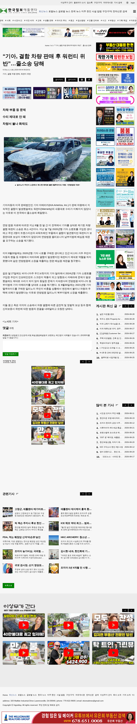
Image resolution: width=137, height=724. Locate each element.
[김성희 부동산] (68, 32)
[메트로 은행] (125, 157)
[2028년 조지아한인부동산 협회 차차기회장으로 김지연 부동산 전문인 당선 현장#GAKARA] (47, 415)
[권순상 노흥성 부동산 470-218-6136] (17, 93)
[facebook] (89, 79)
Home (5, 695)
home (47, 46)
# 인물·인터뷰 (93, 20)
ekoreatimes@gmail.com (93, 701)
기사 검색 (118, 2)
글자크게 (72, 79)
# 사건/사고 (17, 20)
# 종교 (71, 20)
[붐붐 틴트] (125, 136)
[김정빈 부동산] (125, 286)
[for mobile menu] (134, 11)
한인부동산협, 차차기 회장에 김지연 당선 (111, 442)
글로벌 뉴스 (64, 11)
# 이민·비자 (29, 20)
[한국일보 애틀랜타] (18, 11)
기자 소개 (127, 695)
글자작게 (59, 79)
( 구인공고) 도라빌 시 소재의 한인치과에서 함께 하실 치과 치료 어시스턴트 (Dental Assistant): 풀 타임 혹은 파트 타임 (111, 348)
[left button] (83, 361)
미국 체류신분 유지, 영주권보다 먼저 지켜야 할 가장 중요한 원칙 (111, 329)
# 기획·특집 (122, 20)
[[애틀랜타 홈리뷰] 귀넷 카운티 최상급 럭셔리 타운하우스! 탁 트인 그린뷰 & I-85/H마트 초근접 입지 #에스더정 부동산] (113, 653)
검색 (125, 11)
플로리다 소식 (80, 2)
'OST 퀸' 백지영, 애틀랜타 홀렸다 (111, 437)
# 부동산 (111, 20)
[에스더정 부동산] (125, 218)
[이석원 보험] (115, 60)
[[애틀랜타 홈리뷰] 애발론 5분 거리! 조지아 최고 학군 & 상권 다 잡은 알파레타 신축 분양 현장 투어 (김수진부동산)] (47, 375)
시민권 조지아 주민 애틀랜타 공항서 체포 (111, 413)
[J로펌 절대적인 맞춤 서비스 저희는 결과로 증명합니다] (105, 218)
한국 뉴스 (76, 11)
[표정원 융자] (47, 93)
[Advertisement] (47, 466)
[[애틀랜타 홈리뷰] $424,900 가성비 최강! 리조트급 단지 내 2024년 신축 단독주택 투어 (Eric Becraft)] (68, 653)
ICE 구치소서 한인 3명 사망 (111, 447)
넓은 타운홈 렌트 (107, 314)
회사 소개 (117, 695)
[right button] (89, 361)
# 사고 (103, 20)
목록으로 (8, 585)
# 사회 (8, 20)
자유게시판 (108, 2)
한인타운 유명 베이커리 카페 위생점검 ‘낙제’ (111, 418)
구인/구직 (98, 2)
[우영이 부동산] (115, 71)
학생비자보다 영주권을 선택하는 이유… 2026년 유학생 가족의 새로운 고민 (111, 343)
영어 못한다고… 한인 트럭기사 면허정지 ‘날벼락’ (111, 452)
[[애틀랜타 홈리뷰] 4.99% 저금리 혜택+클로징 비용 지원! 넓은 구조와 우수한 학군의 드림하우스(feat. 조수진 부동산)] (47, 435)
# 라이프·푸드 (61, 20)
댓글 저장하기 (10, 354)
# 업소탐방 (80, 20)
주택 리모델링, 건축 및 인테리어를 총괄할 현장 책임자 (111, 338)
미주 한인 (86, 11)
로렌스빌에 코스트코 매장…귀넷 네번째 (111, 432)
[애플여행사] (125, 275)
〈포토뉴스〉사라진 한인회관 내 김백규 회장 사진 (112, 457)
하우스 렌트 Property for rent (111, 319)
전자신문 (117, 11)
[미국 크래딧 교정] (78, 93)
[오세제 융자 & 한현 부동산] (115, 51)
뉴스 (52, 45)
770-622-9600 (69, 701)
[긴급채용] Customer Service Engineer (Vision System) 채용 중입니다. (111, 333)
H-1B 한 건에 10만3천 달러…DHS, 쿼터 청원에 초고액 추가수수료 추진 (111, 353)
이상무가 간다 (67, 2)
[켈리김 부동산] (125, 116)
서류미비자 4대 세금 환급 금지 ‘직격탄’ (111, 428)
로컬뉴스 (53, 11)
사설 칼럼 (97, 11)
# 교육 (38, 20)
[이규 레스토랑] (113, 32)
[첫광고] (24, 32)
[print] (82, 79)
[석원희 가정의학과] (105, 275)
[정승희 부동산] (125, 238)
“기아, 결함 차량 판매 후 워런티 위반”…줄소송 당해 (73, 45)
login (133, 3)
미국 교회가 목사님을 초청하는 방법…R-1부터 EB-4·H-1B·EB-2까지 (111, 324)
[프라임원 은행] (105, 136)
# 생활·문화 (48, 20)
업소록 (90, 2)
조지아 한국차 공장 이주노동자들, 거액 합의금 (111, 423)
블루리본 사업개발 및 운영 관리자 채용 (112, 357)
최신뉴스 (43, 11)
